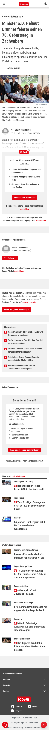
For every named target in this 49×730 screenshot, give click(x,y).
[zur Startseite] (24, 698)
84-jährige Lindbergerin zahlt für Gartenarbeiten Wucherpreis (21, 367)
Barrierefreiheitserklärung (14, 727)
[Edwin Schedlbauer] (6, 131)
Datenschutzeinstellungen (34, 727)
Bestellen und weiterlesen (25, 197)
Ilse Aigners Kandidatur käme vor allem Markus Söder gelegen (30, 646)
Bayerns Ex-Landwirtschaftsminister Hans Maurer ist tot (29, 556)
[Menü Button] (3, 3)
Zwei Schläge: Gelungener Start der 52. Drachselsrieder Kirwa (29, 506)
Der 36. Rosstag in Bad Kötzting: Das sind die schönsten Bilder (25, 342)
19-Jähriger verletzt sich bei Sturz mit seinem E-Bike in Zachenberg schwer (30, 574)
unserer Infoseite (29, 302)
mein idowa (19, 271)
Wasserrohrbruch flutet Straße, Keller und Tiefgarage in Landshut (25, 333)
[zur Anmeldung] (45, 3)
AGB (35, 718)
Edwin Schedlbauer (23, 130)
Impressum (16, 718)
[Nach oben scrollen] (44, 724)
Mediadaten (33, 723)
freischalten (41, 220)
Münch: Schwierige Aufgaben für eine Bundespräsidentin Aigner (30, 627)
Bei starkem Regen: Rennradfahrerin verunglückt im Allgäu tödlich (23, 359)
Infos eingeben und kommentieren (24, 450)
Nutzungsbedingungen (19, 723)
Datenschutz (27, 718)
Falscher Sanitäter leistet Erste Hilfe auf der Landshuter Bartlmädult (25, 350)
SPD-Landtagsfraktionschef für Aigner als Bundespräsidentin (30, 608)
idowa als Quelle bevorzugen (16, 309)
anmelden (24, 209)
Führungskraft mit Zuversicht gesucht (25, 592)
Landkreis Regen (17, 476)
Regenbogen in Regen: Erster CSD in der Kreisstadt (29, 487)
